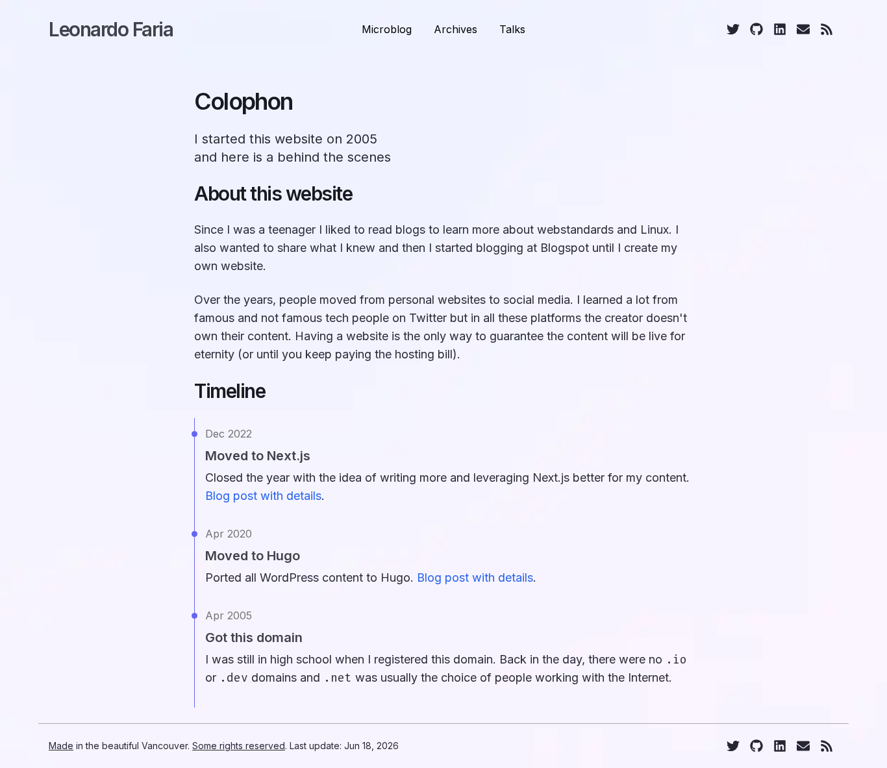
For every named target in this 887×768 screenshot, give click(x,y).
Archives (455, 29)
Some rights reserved (238, 745)
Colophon (243, 101)
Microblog (387, 29)
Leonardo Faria (111, 29)
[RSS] (826, 29)
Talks (512, 29)
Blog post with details (263, 495)
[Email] (803, 29)
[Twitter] (733, 29)
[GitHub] (756, 29)
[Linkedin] (780, 29)
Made (61, 745)
